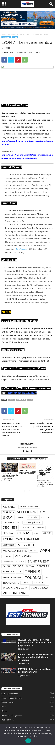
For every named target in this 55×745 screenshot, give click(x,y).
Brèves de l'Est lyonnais (11, 715)
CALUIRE (21, 517)
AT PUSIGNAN (26, 512)
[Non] (51, 734)
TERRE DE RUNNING (12, 578)
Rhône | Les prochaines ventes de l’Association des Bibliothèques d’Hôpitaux (9, 476)
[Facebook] (4, 60)
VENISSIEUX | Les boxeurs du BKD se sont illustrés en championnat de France (11, 429)
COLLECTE (46, 517)
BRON (8, 517)
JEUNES (37, 533)
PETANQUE (7, 556)
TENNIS (32, 571)
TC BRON (30, 566)
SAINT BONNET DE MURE (13, 561)
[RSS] (31, 451)
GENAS (24, 533)
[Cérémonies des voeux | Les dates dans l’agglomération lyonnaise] (45, 471)
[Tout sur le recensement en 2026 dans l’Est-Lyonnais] (27, 466)
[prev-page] (25, 490)
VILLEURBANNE (15, 593)
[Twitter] (11, 60)
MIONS (33, 551)
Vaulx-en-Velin (7, 720)
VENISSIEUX (39, 587)
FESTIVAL (8, 533)
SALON (6, 566)
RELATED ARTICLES (17, 459)
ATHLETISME (8, 512)
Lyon (20, 34)
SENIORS (18, 566)
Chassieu (33, 517)
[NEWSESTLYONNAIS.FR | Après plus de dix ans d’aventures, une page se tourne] (8, 640)
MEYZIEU (26, 545)
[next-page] (29, 490)
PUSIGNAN (23, 556)
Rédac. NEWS (9, 52)
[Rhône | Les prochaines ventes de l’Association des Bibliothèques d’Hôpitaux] (9, 467)
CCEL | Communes (9, 694)
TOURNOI (33, 578)
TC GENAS (8, 571)
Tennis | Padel (7, 702)
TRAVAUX (26, 583)
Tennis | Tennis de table (11, 698)
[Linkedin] (28, 451)
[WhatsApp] (25, 60)
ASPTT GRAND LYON (29, 507)
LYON (30, 400)
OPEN (45, 551)
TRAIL (46, 578)
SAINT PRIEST (38, 561)
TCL (19, 571)
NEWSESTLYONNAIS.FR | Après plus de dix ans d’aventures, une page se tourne (34, 642)
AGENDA (11, 400)
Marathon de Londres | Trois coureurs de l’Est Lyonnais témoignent (42, 428)
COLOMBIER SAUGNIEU (12, 522)
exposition (40, 527)
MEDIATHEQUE (8, 545)
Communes (12, 34)
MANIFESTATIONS (27, 539)
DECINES (10, 527)
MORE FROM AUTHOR (37, 459)
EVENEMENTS (21, 400)
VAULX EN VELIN (15, 587)
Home (3, 34)
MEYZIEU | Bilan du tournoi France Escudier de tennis (35, 670)
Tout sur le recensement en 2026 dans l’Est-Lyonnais (27, 472)
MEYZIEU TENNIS (15, 550)
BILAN (42, 512)
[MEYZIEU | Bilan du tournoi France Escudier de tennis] (8, 670)
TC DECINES (43, 566)
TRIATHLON (39, 583)
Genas (4, 711)
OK (28, 740)
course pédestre (32, 522)
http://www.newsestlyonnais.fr (27, 447)
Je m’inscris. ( (22, 249)
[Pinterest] (18, 60)
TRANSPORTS (11, 582)
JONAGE (47, 533)
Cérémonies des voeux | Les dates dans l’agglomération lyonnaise (45, 483)
